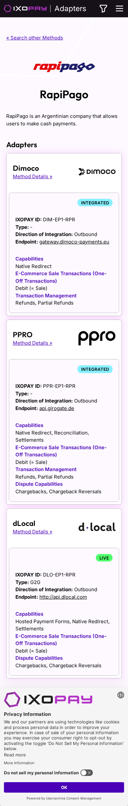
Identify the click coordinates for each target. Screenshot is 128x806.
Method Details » (33, 176)
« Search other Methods (34, 38)
